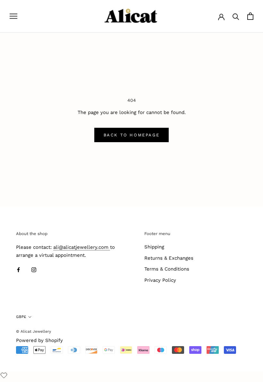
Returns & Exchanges (168, 258)
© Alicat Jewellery (33, 331)
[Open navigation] (13, 16)
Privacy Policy (160, 280)
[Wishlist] (4, 376)
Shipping (154, 247)
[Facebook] (18, 270)
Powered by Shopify (39, 340)
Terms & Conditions (166, 269)
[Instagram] (33, 270)
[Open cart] (250, 16)
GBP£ (21, 316)
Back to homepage (132, 135)
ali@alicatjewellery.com (81, 247)
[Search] (236, 16)
